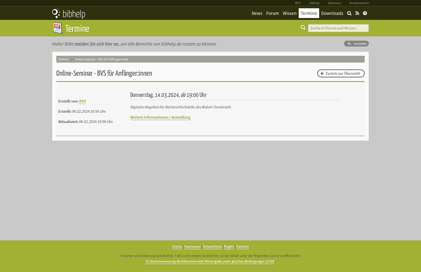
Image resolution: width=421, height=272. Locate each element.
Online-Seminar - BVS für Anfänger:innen (101, 59)
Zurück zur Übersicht (342, 73)
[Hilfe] (365, 13)
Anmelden (360, 44)
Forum (272, 13)
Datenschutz (212, 246)
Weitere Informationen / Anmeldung (160, 117)
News (257, 13)
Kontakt (242, 246)
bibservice (334, 3)
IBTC (298, 3)
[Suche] (349, 13)
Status (177, 246)
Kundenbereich (359, 3)
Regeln (229, 246)
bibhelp (314, 3)
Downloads (332, 13)
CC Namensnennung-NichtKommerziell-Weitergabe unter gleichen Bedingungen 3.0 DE (210, 261)
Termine (309, 13)
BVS (82, 101)
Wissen (290, 13)
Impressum (192, 246)
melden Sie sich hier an (96, 44)
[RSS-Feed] (357, 13)
